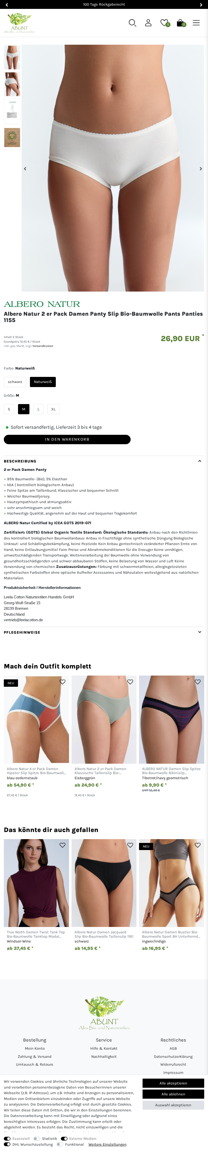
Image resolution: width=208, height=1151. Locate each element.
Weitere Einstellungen (108, 1144)
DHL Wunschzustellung (32, 1144)
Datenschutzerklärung (173, 1056)
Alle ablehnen (173, 1094)
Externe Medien (82, 1138)
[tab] (104, 541)
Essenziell (21, 1138)
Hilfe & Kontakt (103, 1048)
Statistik (49, 1138)
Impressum (173, 1072)
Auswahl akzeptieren (173, 1105)
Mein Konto (35, 1048)
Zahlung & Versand (34, 1056)
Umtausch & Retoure (34, 1064)
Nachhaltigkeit (104, 1056)
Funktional (74, 1144)
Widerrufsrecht (173, 1064)
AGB (173, 1048)
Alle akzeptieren (173, 1083)
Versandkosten (42, 346)
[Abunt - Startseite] (19, 23)
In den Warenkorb (67, 439)
